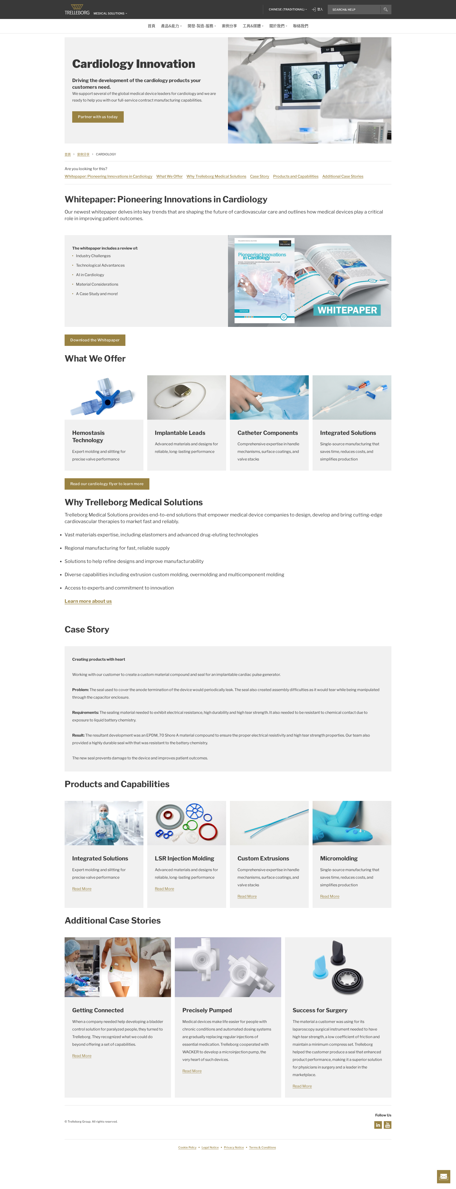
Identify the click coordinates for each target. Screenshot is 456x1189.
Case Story (259, 176)
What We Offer (169, 176)
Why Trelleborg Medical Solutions (216, 176)
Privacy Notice (234, 1147)
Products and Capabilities (295, 176)
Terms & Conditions (262, 1147)
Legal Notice (210, 1147)
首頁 (68, 154)
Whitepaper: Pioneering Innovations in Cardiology (108, 176)
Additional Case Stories (342, 176)
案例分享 (83, 154)
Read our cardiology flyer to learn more (107, 484)
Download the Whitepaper (95, 340)
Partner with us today (98, 117)
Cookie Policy (187, 1147)
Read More (81, 889)
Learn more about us (88, 601)
